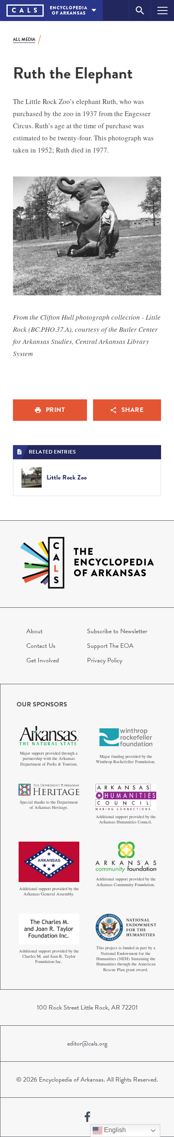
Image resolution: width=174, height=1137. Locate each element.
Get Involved (42, 660)
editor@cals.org (87, 1043)
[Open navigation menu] (162, 10)
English (114, 1129)
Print (55, 410)
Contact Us (40, 646)
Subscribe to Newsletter (117, 631)
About (34, 631)
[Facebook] (87, 1117)
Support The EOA (110, 646)
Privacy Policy (104, 660)
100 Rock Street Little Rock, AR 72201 (87, 1007)
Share (132, 410)
